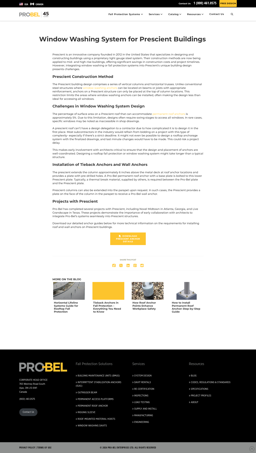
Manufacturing (143, 415)
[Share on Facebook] (114, 265)
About (194, 402)
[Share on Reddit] (142, 265)
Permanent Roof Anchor (93, 406)
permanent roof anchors (169, 113)
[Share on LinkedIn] (128, 265)
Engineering (141, 422)
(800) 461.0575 (27, 399)
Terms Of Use (44, 447)
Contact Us (185, 3)
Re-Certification (144, 389)
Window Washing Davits (92, 425)
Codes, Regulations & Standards (211, 382)
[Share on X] (121, 265)
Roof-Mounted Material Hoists (96, 419)
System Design (143, 376)
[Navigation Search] (232, 14)
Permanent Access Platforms (96, 399)
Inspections (141, 395)
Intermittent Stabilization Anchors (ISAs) (98, 384)
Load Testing (142, 402)
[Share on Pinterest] (135, 265)
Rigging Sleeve (86, 412)
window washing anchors (100, 87)
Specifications (199, 389)
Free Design (228, 3)
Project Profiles (201, 395)
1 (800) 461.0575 (204, 2)
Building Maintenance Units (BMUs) (99, 376)
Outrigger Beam (87, 392)
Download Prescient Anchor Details (128, 239)
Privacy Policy (27, 447)
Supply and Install (145, 409)
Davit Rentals (142, 382)
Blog (194, 376)
